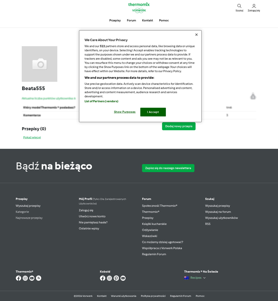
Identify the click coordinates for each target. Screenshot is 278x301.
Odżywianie (150, 230)
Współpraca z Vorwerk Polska (162, 248)
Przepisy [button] (115, 20)
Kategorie (22, 212)
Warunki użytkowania (123, 296)
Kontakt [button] (147, 20)
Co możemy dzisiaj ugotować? (162, 242)
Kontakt (101, 296)
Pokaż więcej (32, 137)
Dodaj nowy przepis (178, 126)
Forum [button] (131, 20)
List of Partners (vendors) (101, 101)
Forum (146, 199)
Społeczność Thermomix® (159, 205)
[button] (239, 7)
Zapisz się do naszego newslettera (168, 168)
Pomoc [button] (164, 20)
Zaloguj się (86, 210)
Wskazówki (149, 236)
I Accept (153, 112)
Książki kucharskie (154, 224)
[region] (140, 76)
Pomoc (200, 296)
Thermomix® (150, 212)
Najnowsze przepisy (29, 218)
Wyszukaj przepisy (28, 205)
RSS (207, 224)
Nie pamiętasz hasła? (93, 222)
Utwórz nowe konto (92, 216)
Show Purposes (125, 112)
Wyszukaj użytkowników (221, 218)
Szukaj (209, 199)
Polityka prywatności (153, 296)
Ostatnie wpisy (89, 228)
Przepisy (22, 199)
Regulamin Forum (154, 254)
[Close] (196, 34)
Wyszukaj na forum (218, 212)
